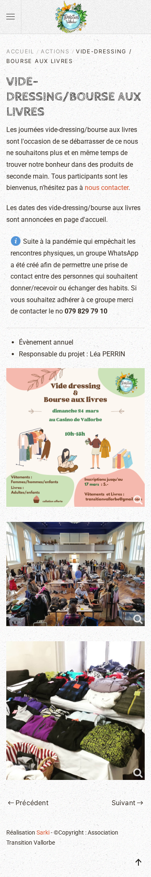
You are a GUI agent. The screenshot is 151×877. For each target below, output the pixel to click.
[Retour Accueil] (75, 17)
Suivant (123, 802)
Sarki (42, 832)
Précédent (32, 802)
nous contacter (106, 188)
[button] (10, 17)
